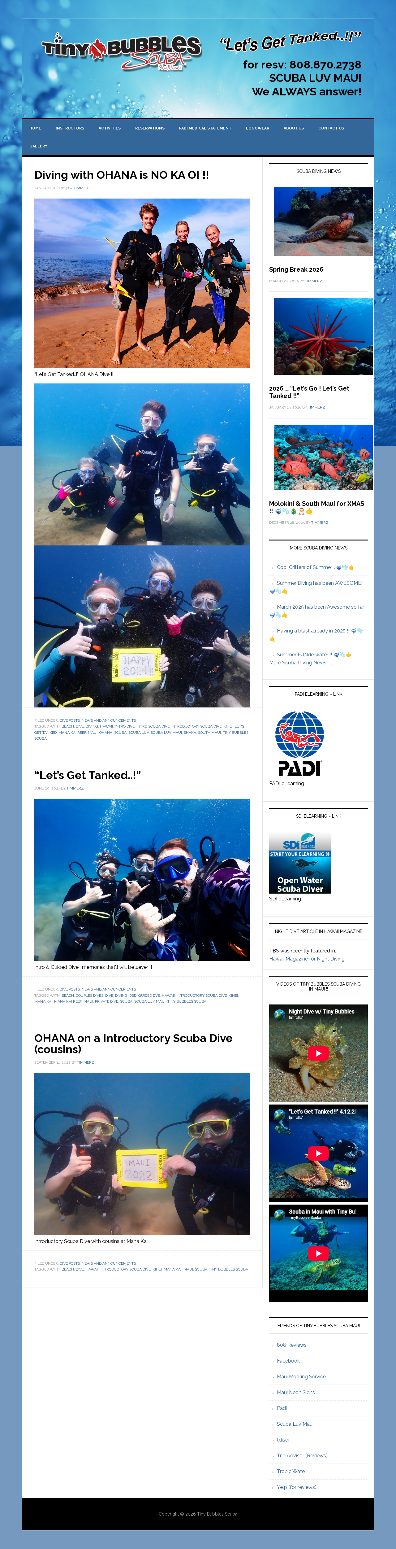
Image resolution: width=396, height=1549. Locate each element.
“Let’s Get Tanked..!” (87, 774)
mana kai (43, 1001)
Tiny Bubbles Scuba (186, 1001)
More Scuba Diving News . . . (301, 663)
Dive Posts (70, 720)
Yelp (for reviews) (296, 1487)
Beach (68, 726)
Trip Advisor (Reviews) (302, 1456)
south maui (209, 732)
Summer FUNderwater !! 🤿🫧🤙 (314, 655)
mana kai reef (72, 732)
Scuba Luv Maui (295, 1424)
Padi (282, 1408)
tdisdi (283, 1440)
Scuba (120, 732)
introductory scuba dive (196, 726)
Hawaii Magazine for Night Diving (307, 959)
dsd (132, 995)
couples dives (89, 995)
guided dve (149, 995)
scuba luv (138, 732)
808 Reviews (292, 1345)
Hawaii (106, 726)
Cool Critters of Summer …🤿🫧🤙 (315, 567)
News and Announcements (109, 720)
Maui (92, 732)
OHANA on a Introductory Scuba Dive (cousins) (133, 1043)
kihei (228, 726)
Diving (92, 726)
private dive (106, 1001)
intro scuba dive (153, 726)
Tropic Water (291, 1471)
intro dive (125, 726)
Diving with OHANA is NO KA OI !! (121, 174)
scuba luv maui (166, 732)
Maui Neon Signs (296, 1392)
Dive (80, 726)
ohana (105, 732)
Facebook (288, 1361)
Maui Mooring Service (301, 1377)
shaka (190, 732)
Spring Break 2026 (296, 269)
